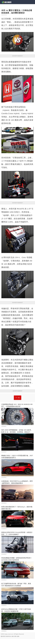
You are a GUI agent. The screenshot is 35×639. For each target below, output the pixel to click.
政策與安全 (8, 636)
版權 (18, 636)
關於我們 (3, 636)
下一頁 (17, 397)
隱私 (15, 636)
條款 (13, 636)
